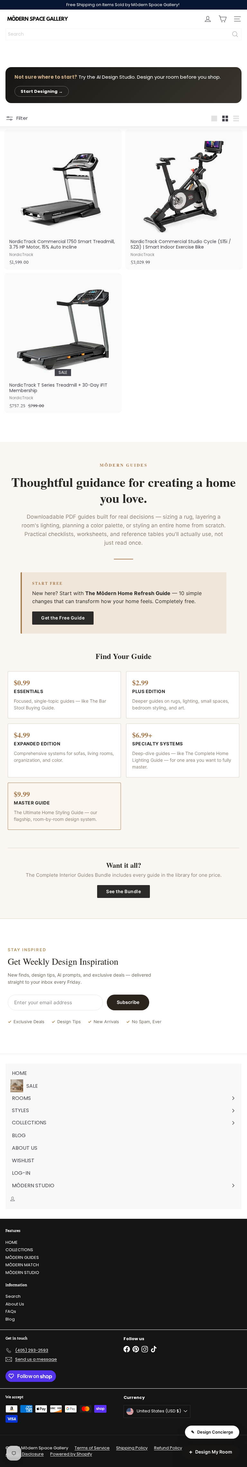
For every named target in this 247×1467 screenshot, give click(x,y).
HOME (11, 1242)
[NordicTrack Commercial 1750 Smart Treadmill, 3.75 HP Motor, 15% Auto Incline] (62, 199)
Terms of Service (92, 1448)
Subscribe (128, 1002)
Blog (10, 1319)
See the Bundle (123, 891)
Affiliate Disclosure (24, 1454)
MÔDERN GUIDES (22, 1257)
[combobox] (123, 34)
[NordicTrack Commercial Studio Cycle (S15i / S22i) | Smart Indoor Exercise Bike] (184, 199)
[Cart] (222, 19)
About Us (14, 1304)
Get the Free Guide (63, 617)
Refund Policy (168, 1448)
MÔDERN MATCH (22, 1265)
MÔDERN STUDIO (22, 1272)
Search (13, 1296)
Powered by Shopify (71, 1454)
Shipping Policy (132, 1448)
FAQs (10, 1311)
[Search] (235, 34)
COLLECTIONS (19, 1250)
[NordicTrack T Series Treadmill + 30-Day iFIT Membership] (62, 343)
